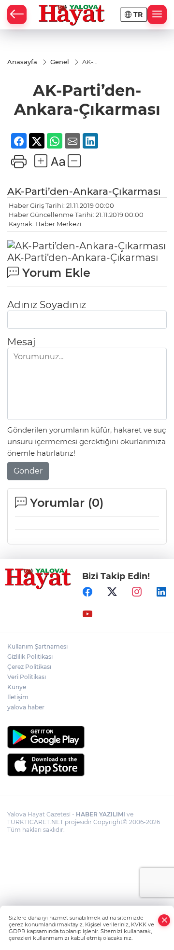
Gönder (28, 470)
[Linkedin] (161, 592)
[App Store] (87, 764)
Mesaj (21, 342)
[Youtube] (87, 614)
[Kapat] (164, 920)
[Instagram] (136, 592)
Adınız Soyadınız (46, 305)
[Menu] (157, 14)
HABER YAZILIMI (100, 814)
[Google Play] (87, 737)
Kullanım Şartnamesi (37, 646)
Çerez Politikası (29, 666)
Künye (16, 687)
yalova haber (25, 707)
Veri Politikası (26, 676)
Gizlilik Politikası (30, 656)
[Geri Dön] (17, 14)
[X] (112, 592)
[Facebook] (87, 592)
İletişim (18, 697)
